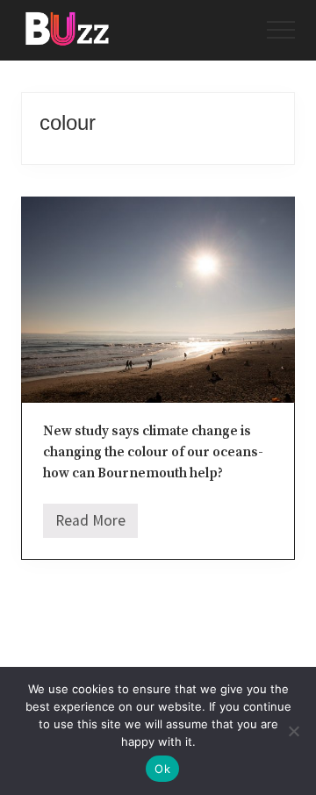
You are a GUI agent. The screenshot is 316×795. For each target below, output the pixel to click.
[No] (294, 731)
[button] (281, 30)
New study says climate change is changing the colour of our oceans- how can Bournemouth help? (153, 453)
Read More (90, 525)
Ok (162, 769)
